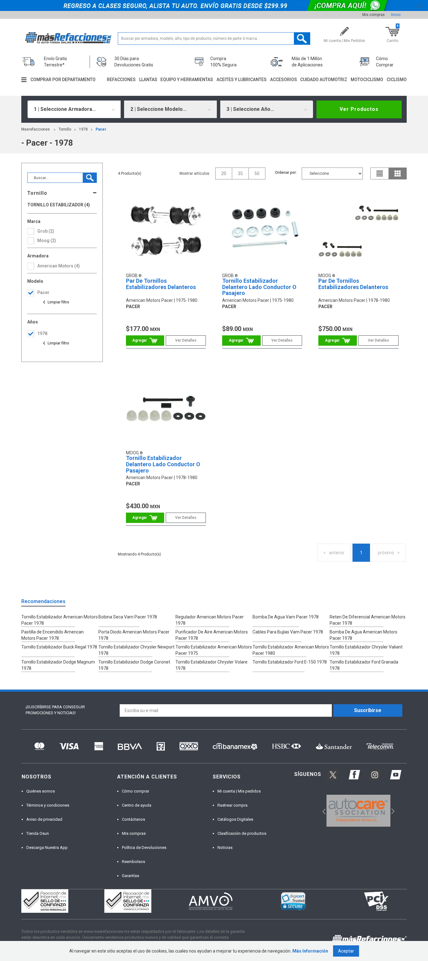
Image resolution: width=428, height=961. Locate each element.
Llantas (148, 79)
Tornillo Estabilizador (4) (58, 205)
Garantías (130, 875)
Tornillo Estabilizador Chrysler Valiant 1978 (366, 650)
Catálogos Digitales (235, 819)
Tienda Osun (37, 833)
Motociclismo (367, 79)
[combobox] (74, 109)
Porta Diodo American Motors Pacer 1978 (134, 635)
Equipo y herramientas (186, 79)
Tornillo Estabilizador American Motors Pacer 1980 (291, 650)
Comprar (145, 340)
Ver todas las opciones (55, 302)
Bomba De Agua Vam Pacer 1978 (286, 616)
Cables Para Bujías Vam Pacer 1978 (288, 631)
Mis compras (373, 15)
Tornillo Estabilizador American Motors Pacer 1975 (213, 650)
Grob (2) (45, 231)
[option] (358, 811)
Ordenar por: (286, 172)
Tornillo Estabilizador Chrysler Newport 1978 (136, 650)
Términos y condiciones (47, 805)
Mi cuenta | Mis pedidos (239, 791)
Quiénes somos (40, 791)
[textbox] (214, 38)
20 (223, 173)
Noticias (224, 847)
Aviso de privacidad (44, 819)
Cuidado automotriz (323, 79)
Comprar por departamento (63, 79)
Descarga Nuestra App (47, 847)
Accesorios (283, 79)
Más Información (310, 950)
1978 (83, 129)
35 (240, 173)
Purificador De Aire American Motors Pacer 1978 (211, 635)
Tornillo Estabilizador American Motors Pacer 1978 (59, 620)
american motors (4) (58, 265)
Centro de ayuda (136, 805)
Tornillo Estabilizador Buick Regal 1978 (59, 646)
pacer (101, 129)
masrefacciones (35, 129)
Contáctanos (133, 819)
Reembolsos (133, 861)
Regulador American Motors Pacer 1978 (209, 620)
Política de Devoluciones (144, 847)
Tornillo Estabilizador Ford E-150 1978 (290, 661)
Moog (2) (46, 240)
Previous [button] (322, 810)
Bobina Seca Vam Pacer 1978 (127, 616)
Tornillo (65, 129)
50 (256, 173)
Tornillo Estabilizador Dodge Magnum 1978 (58, 665)
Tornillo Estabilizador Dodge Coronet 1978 (134, 665)
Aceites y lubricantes (242, 79)
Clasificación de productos (241, 833)
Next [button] (392, 810)
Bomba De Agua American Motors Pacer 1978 (363, 635)
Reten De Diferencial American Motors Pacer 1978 (367, 620)
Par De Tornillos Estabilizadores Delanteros (161, 283)
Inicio (395, 15)
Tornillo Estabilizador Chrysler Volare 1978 (211, 665)
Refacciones (121, 79)
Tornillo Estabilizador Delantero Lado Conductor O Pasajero (259, 287)
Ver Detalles (185, 340)
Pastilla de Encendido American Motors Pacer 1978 (52, 635)
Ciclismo (397, 79)
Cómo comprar (135, 791)
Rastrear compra (232, 805)
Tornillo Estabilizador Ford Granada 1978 (364, 665)
